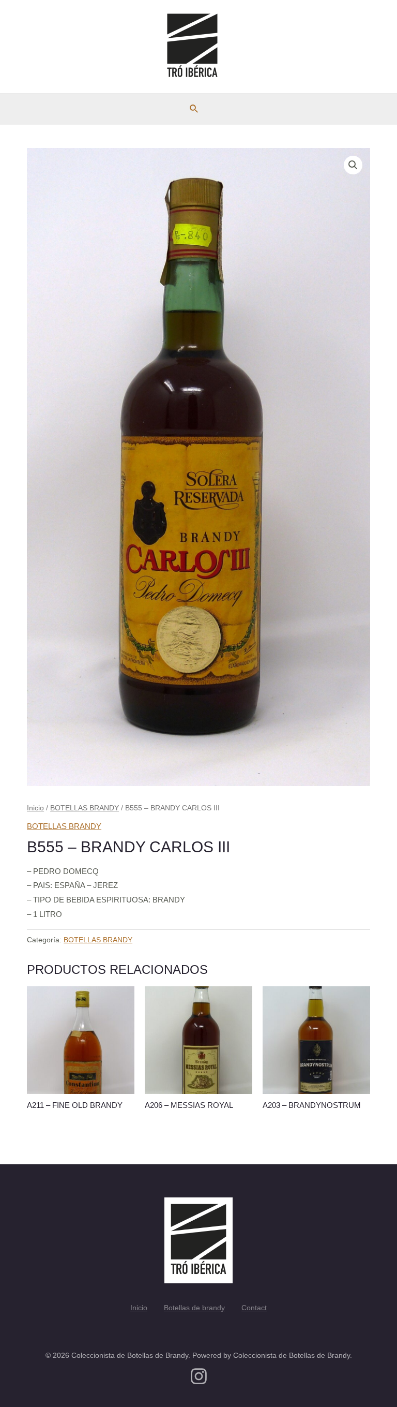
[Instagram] (199, 1376)
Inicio (35, 808)
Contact (254, 1308)
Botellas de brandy (194, 1308)
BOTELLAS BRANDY (84, 808)
